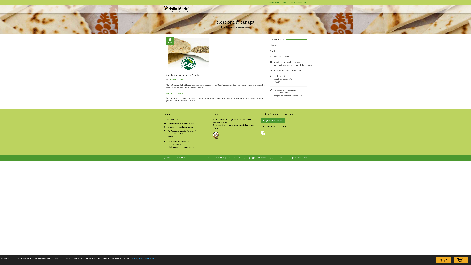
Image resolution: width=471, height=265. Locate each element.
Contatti (284, 2)
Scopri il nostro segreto (273, 120)
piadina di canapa (172, 100)
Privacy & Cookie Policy (298, 2)
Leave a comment (189, 100)
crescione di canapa (228, 98)
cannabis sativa (215, 98)
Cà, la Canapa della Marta (183, 75)
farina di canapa (241, 98)
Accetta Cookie (443, 260)
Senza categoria (181, 98)
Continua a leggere (174, 93)
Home (223, 27)
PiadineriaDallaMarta (176, 79)
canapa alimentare (203, 98)
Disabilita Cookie (461, 260)
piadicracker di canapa (256, 98)
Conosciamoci (274, 2)
